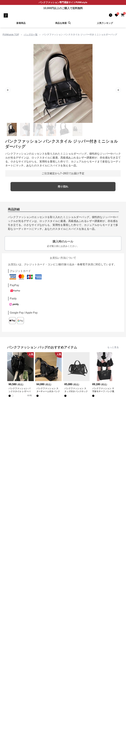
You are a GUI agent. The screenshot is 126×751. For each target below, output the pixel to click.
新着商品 (21, 23)
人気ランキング (105, 23)
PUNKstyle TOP (11, 34)
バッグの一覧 (31, 34)
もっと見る (113, 347)
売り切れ (63, 186)
